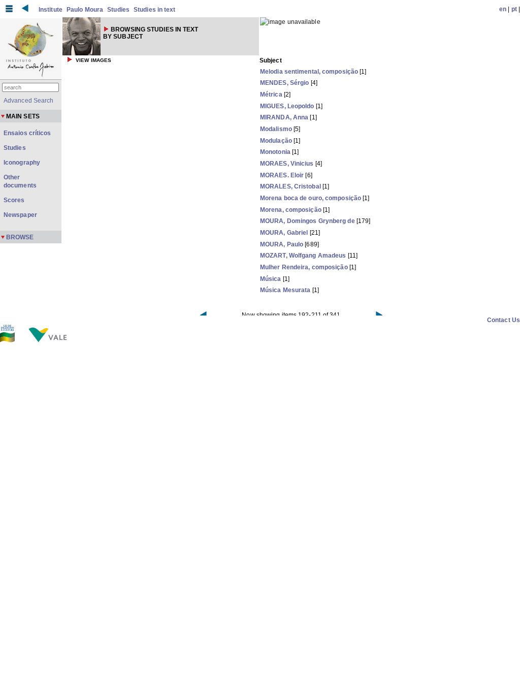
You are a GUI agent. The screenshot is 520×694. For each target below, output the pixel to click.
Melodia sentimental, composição (309, 71)
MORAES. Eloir (282, 175)
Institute (50, 9)
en (502, 9)
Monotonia (275, 151)
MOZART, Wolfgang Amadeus (303, 255)
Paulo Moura (85, 9)
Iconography (22, 162)
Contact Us (503, 320)
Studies (118, 9)
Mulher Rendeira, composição (304, 267)
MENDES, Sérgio (284, 82)
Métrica (271, 94)
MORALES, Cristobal (290, 186)
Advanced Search (29, 100)
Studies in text (155, 9)
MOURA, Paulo (281, 244)
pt (514, 9)
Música (270, 278)
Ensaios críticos (27, 133)
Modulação (276, 140)
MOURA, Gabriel (284, 232)
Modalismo (276, 129)
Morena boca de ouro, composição (310, 198)
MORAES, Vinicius (287, 163)
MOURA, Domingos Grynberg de (307, 221)
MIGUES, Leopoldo (287, 106)
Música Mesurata (285, 290)
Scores (14, 200)
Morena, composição (290, 209)
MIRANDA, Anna (284, 117)
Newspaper (20, 214)
